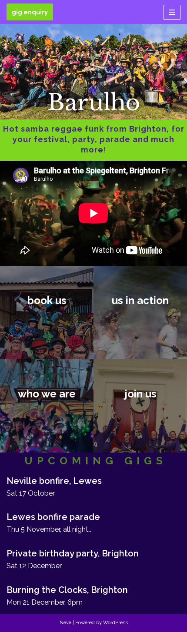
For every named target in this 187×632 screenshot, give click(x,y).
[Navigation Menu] (172, 12)
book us (47, 300)
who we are (47, 393)
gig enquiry (30, 12)
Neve (65, 622)
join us (140, 393)
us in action (140, 300)
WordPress (115, 622)
